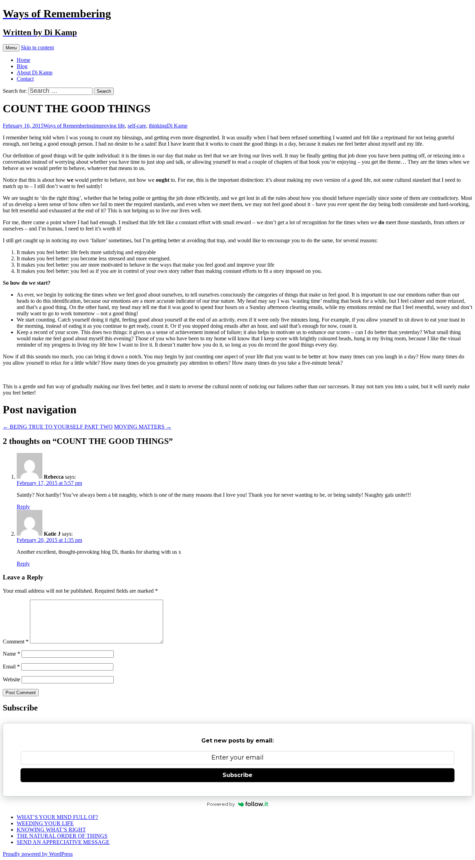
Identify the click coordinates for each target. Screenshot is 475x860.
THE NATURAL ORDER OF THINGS (62, 836)
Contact (25, 79)
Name (11, 654)
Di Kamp (177, 126)
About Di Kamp (35, 72)
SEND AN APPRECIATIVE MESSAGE (63, 842)
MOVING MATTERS (142, 427)
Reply (23, 507)
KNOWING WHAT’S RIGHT (51, 830)
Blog (22, 66)
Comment (16, 641)
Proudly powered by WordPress (38, 854)
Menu (11, 47)
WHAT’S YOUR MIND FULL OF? (57, 817)
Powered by (221, 804)
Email (11, 667)
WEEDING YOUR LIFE (45, 823)
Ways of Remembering (68, 126)
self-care (137, 126)
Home (23, 60)
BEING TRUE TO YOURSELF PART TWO (58, 427)
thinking (158, 126)
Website (11, 679)
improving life (109, 126)
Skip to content (37, 47)
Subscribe (237, 775)
